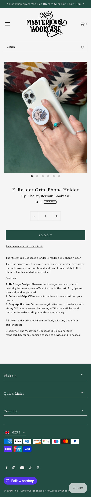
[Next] (83, 4)
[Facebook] (6, 468)
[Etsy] (38, 468)
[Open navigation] (7, 24)
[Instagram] (13, 468)
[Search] (83, 47)
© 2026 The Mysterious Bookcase (24, 490)
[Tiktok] (30, 468)
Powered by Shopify (58, 490)
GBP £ (16, 432)
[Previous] (7, 4)
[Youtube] (22, 468)
